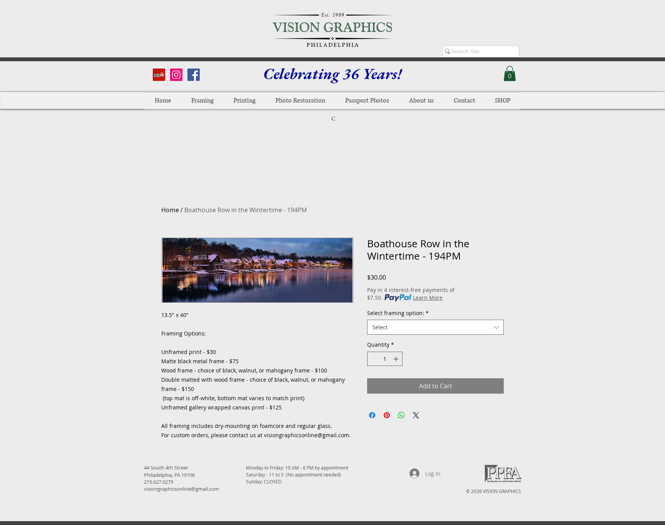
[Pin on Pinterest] (386, 415)
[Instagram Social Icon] (176, 75)
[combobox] (435, 327)
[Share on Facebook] (372, 415)
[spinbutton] (385, 359)
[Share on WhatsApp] (401, 415)
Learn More (428, 297)
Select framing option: (398, 313)
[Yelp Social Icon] (159, 75)
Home (170, 210)
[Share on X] (416, 415)
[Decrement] (373, 359)
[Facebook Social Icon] (193, 75)
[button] (509, 73)
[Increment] (396, 359)
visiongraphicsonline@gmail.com (181, 488)
